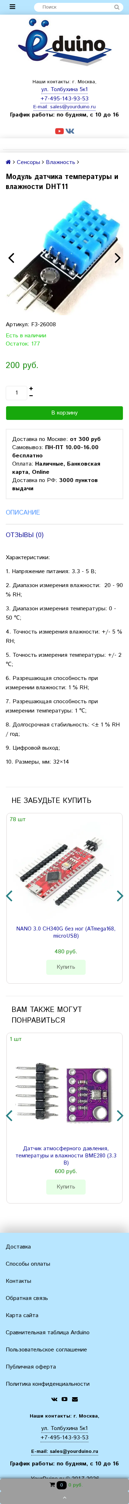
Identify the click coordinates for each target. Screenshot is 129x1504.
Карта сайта (22, 1315)
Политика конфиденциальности (48, 1384)
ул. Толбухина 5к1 (64, 89)
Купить (66, 967)
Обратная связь (27, 1298)
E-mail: (41, 106)
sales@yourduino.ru (73, 106)
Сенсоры (28, 162)
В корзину (64, 413)
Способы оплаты (28, 1264)
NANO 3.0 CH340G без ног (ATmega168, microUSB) (66, 932)
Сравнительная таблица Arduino (48, 1333)
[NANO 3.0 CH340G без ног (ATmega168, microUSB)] (63, 872)
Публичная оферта (31, 1367)
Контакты (18, 1281)
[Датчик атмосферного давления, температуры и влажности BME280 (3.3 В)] (63, 1092)
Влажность (60, 162)
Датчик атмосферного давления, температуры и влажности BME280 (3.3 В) (65, 1156)
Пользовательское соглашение (46, 1350)
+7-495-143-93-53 (64, 99)
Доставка (18, 1247)
